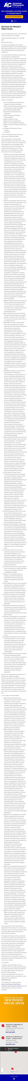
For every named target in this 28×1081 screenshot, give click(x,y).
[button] (14, 1013)
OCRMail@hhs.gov (6, 980)
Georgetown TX (15, 13)
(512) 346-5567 (10, 1032)
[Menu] (14, 1079)
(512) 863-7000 (10, 1044)
